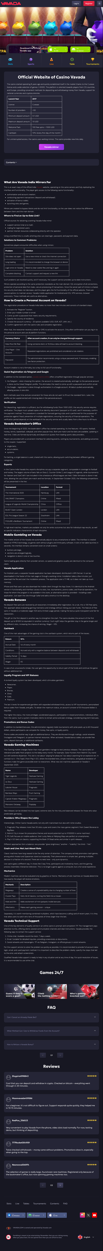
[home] (11, 3)
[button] (100, 31)
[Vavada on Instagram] (82, 1215)
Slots (9, 1203)
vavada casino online (41, 377)
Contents (54, 1203)
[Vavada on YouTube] (94, 1215)
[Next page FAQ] (60, 1055)
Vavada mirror (51, 147)
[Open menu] (99, 3)
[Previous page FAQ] (43, 1055)
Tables (26, 1203)
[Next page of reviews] (60, 1185)
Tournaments (39, 1203)
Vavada (39, 187)
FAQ (65, 1203)
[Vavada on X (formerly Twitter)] (88, 1215)
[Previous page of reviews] (43, 1185)
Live (17, 1203)
